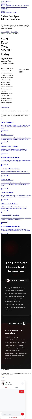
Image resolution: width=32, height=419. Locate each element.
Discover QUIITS (5, 32)
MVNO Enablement (6, 5)
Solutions (3, 4)
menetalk (3, 11)
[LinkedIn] (2, 377)
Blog (11, 12)
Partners (8, 12)
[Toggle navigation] (10, 1)
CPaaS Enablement (15, 5)
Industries (3, 12)
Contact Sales (14, 32)
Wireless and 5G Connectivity (13, 7)
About (5, 3)
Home (2, 3)
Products (3, 9)
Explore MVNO (5, 107)
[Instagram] (3, 377)
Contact (14, 12)
